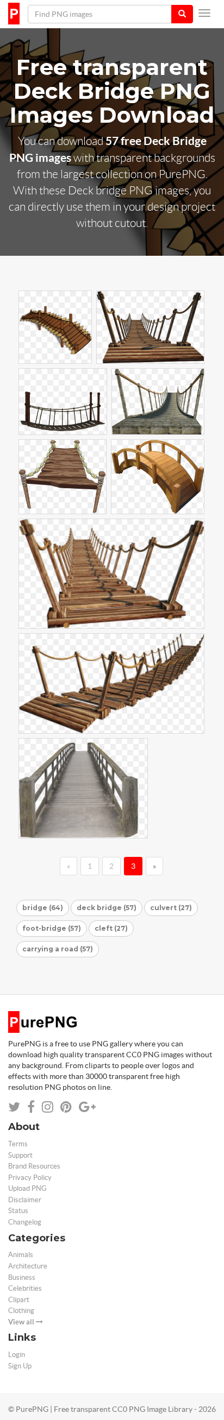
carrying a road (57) (57, 949)
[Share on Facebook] (31, 1107)
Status (18, 1211)
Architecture (27, 1266)
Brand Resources (34, 1166)
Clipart (18, 1300)
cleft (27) (111, 928)
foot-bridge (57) (51, 928)
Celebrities (25, 1288)
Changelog (24, 1222)
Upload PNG (27, 1188)
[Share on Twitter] (14, 1107)
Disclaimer (24, 1200)
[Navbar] (204, 13)
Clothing (21, 1311)
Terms (18, 1144)
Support (20, 1155)
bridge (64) (42, 908)
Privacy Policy (30, 1177)
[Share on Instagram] (47, 1107)
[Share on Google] (87, 1107)
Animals (20, 1255)
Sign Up (20, 1366)
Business (21, 1277)
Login (16, 1354)
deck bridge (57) (106, 908)
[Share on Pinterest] (66, 1107)
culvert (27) (171, 908)
